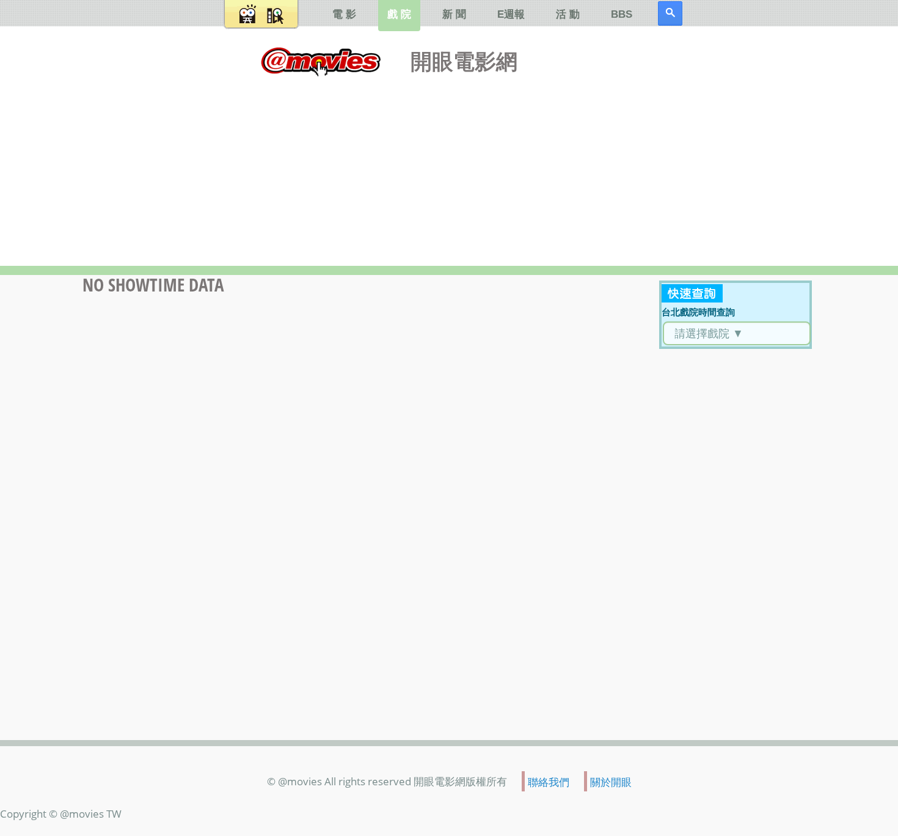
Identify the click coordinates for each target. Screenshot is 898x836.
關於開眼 (611, 781)
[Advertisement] (449, 168)
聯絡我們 (548, 781)
